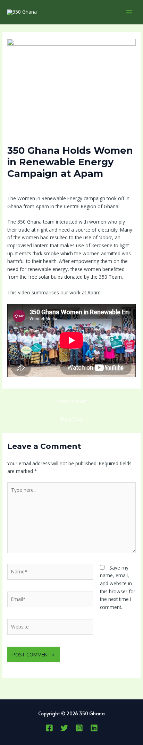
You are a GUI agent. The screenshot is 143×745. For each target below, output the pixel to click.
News (72, 186)
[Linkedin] (94, 728)
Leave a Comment (27, 186)
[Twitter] (64, 728)
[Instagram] (79, 728)
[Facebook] (49, 728)
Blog (58, 186)
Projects (90, 186)
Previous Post (72, 401)
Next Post (71, 418)
